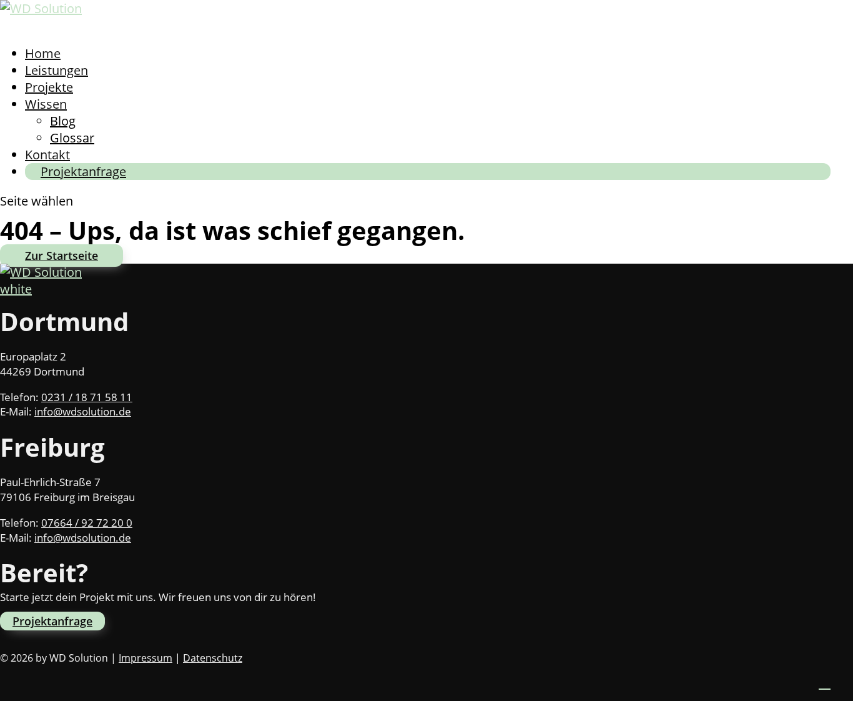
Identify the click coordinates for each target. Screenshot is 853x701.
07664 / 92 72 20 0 (86, 522)
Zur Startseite (61, 255)
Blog (63, 120)
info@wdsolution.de (82, 411)
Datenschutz (212, 658)
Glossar (72, 137)
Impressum (145, 658)
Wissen (46, 104)
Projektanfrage (83, 171)
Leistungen (56, 70)
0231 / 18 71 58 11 (86, 397)
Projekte (49, 87)
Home (43, 53)
